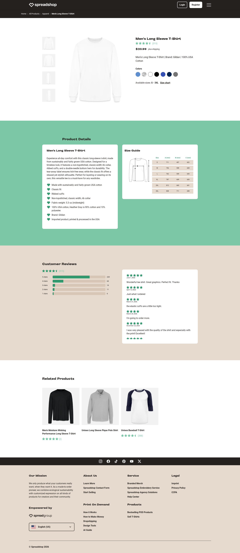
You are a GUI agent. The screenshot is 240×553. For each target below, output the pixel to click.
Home (23, 14)
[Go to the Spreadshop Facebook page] (108, 461)
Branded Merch (135, 483)
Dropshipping (90, 521)
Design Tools (89, 525)
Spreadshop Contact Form (96, 488)
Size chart (165, 82)
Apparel (45, 14)
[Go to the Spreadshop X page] (139, 461)
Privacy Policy (178, 488)
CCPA (174, 492)
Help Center (133, 496)
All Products (34, 14)
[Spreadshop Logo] (43, 5)
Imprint (175, 483)
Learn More (89, 483)
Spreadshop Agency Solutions (142, 492)
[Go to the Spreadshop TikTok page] (116, 461)
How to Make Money (93, 516)
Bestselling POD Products (140, 512)
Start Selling (89, 492)
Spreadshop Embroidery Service (143, 488)
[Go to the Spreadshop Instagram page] (100, 461)
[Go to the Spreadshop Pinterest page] (124, 461)
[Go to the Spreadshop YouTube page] (132, 461)
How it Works (90, 512)
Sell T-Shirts (133, 516)
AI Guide (87, 530)
